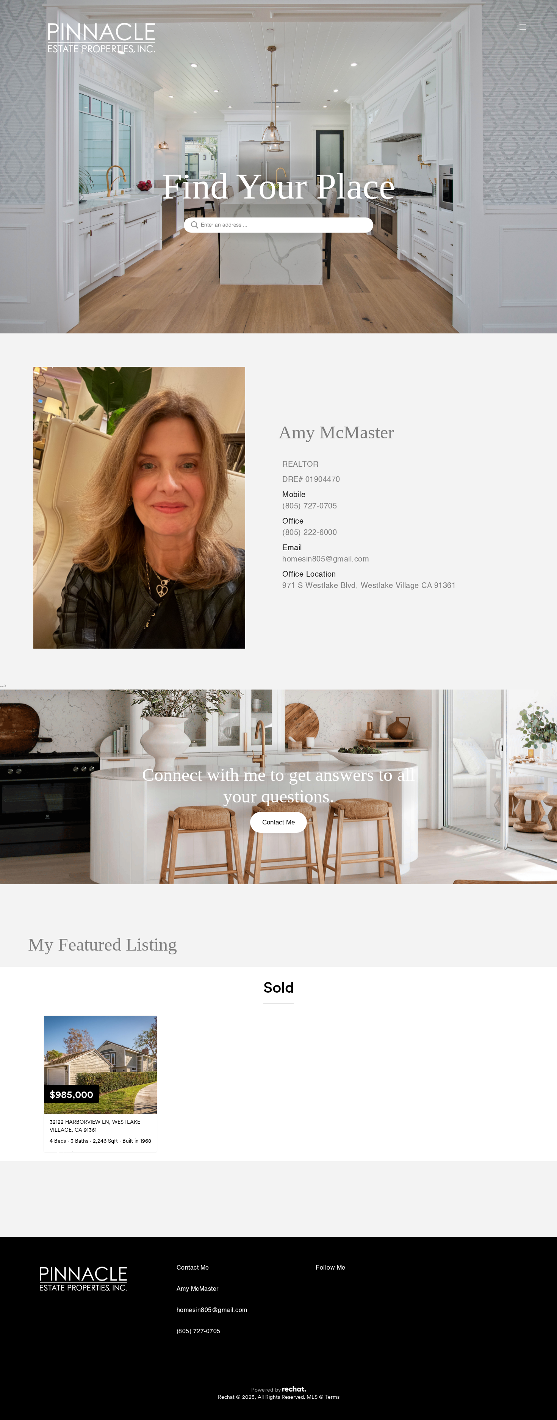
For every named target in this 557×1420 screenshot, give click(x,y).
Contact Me (278, 822)
